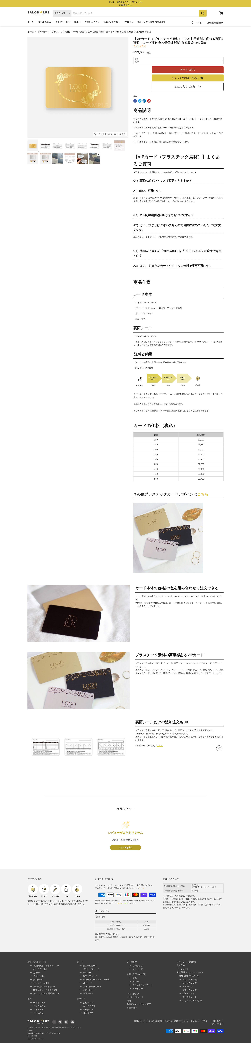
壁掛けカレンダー (190, 990)
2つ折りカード (89, 990)
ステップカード (90, 976)
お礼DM (37, 972)
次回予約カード (90, 965)
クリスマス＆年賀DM (192, 1000)
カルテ (136, 981)
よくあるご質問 (155, 1021)
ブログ (128, 22)
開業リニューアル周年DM (45, 990)
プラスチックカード (92, 986)
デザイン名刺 (39, 1002)
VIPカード (87, 983)
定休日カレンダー (190, 983)
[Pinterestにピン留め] (149, 101)
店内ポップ (138, 965)
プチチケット (188, 993)
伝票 (135, 978)
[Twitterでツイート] (139, 101)
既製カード (88, 993)
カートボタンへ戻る (223, 1018)
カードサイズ (89, 1006)
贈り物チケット (189, 997)
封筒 (129, 1001)
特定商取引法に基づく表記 (176, 1021)
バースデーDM (40, 969)
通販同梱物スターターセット (190, 972)
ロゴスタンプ (133, 994)
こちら (203, 494)
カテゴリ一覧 (62, 22)
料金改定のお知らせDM (44, 986)
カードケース (139, 988)
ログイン (199, 22)
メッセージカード (135, 997)
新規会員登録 (217, 22)
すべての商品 (44, 22)
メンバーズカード (91, 969)
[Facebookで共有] (135, 101)
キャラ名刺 (38, 1013)
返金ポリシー (218, 1024)
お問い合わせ (123, 903)
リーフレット (183, 969)
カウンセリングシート (143, 985)
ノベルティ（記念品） (187, 962)
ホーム (30, 22)
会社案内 (181, 965)
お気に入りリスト (112, 22)
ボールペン (187, 986)
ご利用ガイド (91, 22)
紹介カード (88, 972)
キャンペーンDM (41, 983)
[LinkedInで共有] (144, 101)
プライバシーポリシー (200, 1021)
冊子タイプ (88, 1013)
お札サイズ (88, 1002)
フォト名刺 (38, 1009)
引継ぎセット (133, 1008)
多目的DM (38, 979)
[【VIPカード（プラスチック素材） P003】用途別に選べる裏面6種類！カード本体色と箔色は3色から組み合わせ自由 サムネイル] (33, 146)
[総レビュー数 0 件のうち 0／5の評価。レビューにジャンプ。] (140, 46)
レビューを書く (125, 847)
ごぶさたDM (39, 976)
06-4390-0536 (32, 1036)
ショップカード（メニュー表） (97, 979)
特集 (76, 22)
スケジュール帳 (189, 979)
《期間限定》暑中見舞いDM (46, 965)
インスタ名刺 (39, 1006)
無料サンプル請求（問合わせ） (152, 22)
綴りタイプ (88, 1009)
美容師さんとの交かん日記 (139, 1004)
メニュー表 (138, 969)
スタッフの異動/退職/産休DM (46, 993)
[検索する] (203, 13)
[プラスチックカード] (168, 574)
